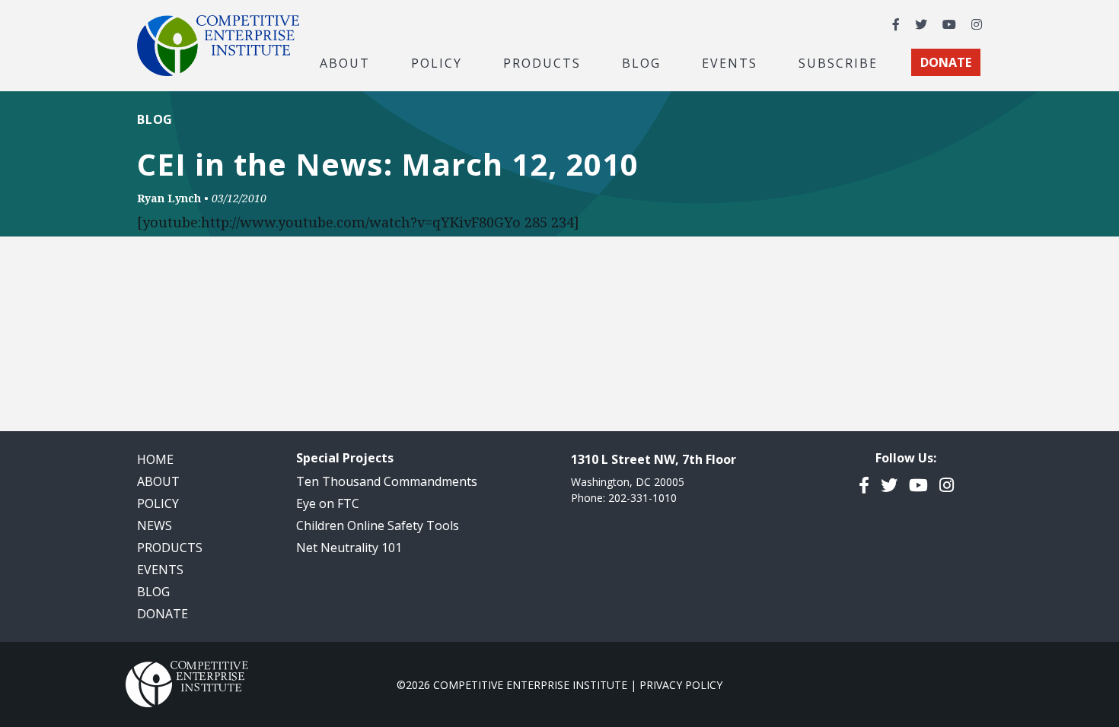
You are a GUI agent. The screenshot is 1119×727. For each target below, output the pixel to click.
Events (729, 62)
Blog (641, 62)
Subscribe (838, 62)
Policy (158, 503)
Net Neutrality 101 (349, 547)
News (154, 525)
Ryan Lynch (169, 198)
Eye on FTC (327, 503)
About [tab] (345, 62)
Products (169, 547)
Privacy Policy (680, 685)
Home (155, 459)
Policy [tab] (436, 62)
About (158, 481)
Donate (162, 613)
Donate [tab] (945, 62)
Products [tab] (542, 62)
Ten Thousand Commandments (386, 481)
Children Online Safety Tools (377, 525)
